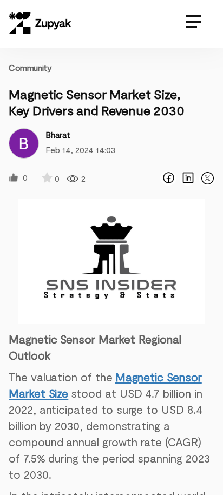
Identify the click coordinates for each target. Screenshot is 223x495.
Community (30, 67)
